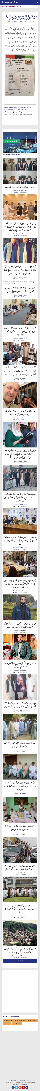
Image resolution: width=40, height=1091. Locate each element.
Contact (27, 1080)
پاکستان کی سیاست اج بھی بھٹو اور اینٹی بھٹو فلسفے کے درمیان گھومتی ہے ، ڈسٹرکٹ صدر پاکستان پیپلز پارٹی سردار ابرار (20, 290)
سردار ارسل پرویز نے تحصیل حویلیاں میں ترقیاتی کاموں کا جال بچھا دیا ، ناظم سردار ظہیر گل (20, 665)
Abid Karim (22, 750)
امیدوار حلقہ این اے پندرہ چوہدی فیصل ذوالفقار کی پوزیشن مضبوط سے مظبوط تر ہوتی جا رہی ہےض (20, 744)
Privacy (17, 1080)
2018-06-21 (16, 751)
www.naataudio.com (13, 154)
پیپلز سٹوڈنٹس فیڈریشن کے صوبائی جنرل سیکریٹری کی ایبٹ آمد (20, 187)
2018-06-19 (16, 795)
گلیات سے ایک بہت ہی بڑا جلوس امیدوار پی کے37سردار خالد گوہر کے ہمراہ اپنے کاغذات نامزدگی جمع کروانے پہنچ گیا (20, 867)
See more (20, 961)
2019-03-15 (16, 632)
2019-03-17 (16, 506)
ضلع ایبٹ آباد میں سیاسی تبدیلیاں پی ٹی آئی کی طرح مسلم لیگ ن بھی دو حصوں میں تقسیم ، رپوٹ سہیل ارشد (20, 950)
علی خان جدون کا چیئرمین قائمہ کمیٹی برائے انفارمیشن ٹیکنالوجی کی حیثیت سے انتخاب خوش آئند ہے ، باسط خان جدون (20, 625)
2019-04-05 (16, 297)
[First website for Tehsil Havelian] (21, 2)
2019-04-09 (16, 278)
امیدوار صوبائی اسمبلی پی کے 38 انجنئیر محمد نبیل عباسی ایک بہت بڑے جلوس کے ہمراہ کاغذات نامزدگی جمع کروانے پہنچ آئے (20, 909)
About (12, 1080)
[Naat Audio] (20, 142)
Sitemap (22, 1080)
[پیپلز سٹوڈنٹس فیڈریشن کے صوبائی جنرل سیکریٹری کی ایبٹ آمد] (20, 171)
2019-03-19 (16, 463)
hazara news (32, 1020)
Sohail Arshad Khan (23, 955)
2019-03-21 (16, 419)
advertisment (8, 1020)
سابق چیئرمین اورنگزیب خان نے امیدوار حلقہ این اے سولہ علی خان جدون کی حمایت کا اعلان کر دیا (20, 827)
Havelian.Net (23, 378)
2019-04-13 (16, 192)
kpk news (7, 1024)
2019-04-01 (16, 340)
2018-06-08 (16, 874)
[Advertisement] (20, 991)
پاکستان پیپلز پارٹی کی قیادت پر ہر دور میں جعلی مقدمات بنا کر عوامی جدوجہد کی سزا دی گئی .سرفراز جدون (20, 412)
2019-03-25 (16, 380)
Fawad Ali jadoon (18, 21)
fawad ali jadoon (20, 1020)
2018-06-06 (16, 957)
